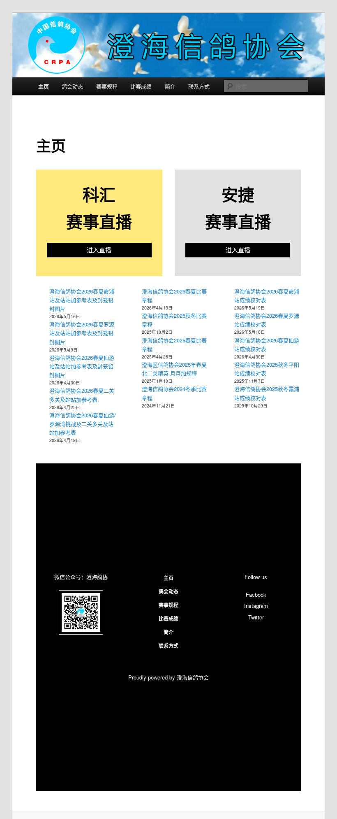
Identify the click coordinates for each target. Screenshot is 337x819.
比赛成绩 (141, 86)
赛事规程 (107, 86)
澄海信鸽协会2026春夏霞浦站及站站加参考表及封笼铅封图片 (81, 299)
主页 (43, 86)
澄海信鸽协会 (193, 677)
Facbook (256, 594)
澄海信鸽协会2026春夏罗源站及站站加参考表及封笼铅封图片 (81, 332)
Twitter (256, 617)
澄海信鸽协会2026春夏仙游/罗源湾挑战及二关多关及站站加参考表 (82, 423)
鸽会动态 (72, 86)
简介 (170, 86)
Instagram (256, 606)
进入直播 (99, 249)
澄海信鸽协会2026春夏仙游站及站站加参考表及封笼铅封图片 (81, 366)
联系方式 (199, 86)
